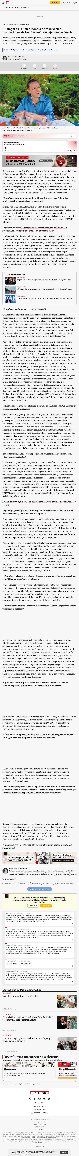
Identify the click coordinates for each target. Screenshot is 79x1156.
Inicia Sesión (66, 3)
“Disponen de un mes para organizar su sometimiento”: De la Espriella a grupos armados (44, 280)
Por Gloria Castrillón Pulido (18, 869)
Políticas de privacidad (39, 1124)
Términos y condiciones (39, 1122)
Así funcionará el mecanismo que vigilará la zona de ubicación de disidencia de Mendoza (44, 289)
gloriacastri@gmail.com (69, 875)
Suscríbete (55, 3)
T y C (20, 1084)
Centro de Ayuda (39, 1126)
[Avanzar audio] (71, 151)
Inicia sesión (13, 1075)
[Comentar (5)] (44, 65)
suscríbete (22, 1075)
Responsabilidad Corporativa (39, 1119)
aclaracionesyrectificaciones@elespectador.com (45, 1137)
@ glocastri (57, 875)
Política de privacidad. (33, 1084)
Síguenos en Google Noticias (41, 889)
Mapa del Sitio (39, 1103)
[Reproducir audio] (6, 148)
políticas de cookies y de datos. (22, 1154)
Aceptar (63, 1153)
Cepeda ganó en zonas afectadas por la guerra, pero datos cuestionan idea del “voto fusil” (45, 298)
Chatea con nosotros (40, 1113)
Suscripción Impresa (39, 1106)
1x (74, 150)
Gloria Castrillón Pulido (16, 57)
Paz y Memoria (21, 278)
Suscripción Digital (39, 1109)
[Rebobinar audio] (68, 151)
